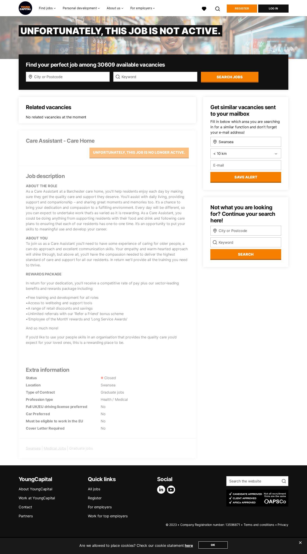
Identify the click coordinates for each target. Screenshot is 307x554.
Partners (26, 516)
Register (242, 8)
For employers (99, 507)
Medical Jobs (55, 448)
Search (246, 254)
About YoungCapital (35, 489)
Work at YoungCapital (37, 498)
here (189, 545)
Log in (273, 8)
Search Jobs (230, 77)
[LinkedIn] (162, 490)
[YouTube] (172, 490)
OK (213, 545)
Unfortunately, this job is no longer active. (139, 152)
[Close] (300, 545)
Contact (25, 507)
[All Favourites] (204, 8)
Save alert (245, 177)
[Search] (218, 8)
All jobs (94, 489)
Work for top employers (108, 516)
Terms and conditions (259, 525)
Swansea (33, 448)
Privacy (283, 525)
